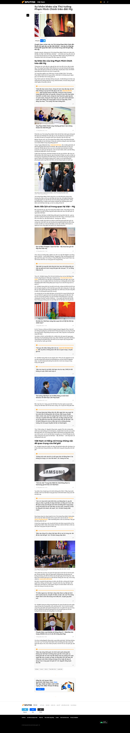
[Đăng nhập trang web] (104, 2)
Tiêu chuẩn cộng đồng (49, 717)
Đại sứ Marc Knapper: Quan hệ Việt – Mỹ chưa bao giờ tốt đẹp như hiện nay (54, 247)
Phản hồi (41, 717)
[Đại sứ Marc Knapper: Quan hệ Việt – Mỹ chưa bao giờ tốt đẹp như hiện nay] (55, 236)
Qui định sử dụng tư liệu (32, 717)
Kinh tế (58, 705)
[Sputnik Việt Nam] (29, 3)
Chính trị (46, 669)
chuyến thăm (60, 669)
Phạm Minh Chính (52, 669)
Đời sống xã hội (65, 705)
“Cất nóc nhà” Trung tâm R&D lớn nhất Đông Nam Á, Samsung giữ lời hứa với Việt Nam (53, 484)
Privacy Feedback (74, 717)
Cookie (57, 717)
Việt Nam (37, 669)
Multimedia (73, 705)
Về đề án (24, 717)
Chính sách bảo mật (64, 717)
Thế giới (47, 705)
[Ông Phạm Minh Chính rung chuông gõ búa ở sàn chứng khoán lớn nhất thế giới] (55, 115)
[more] (73, 104)
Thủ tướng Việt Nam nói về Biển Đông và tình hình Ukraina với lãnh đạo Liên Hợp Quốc (52, 396)
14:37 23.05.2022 (38, 12)
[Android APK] (103, 722)
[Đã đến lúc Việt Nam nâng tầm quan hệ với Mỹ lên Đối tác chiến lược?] (55, 310)
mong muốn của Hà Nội (45, 579)
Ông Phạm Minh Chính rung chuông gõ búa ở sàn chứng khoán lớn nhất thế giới (54, 127)
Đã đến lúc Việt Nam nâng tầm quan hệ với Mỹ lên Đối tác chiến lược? (55, 322)
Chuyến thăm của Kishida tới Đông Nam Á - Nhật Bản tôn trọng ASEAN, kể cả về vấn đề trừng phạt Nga (54, 633)
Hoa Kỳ (41, 669)
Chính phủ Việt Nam (56, 145)
